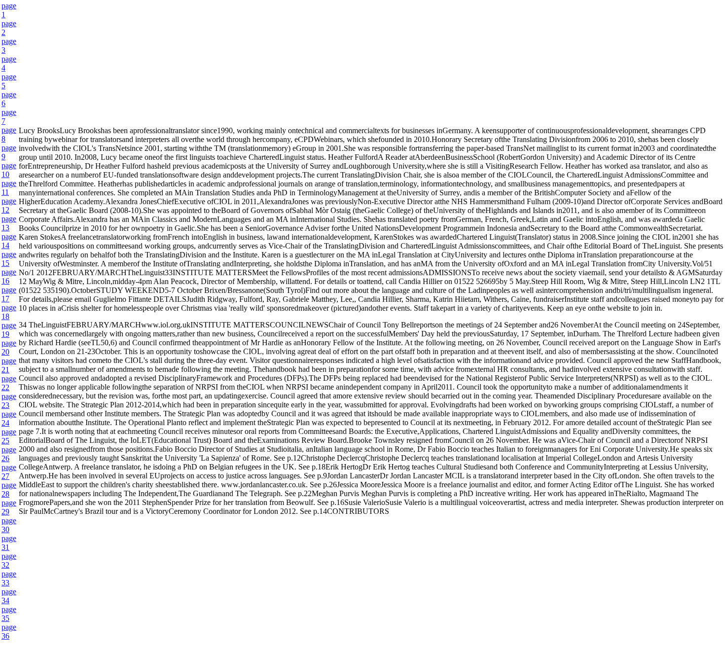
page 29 (8, 507)
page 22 (8, 383)
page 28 (8, 489)
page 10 (8, 170)
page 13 (8, 223)
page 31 (8, 542)
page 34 (8, 596)
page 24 (8, 418)
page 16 (8, 276)
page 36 (8, 631)
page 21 (8, 365)
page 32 (8, 560)
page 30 (8, 525)
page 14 (8, 241)
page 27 (8, 471)
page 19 (8, 329)
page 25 (8, 436)
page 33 (8, 578)
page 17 (8, 294)
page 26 (8, 454)
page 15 (8, 258)
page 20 (8, 347)
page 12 (8, 205)
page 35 (8, 613)
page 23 (8, 400)
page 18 (8, 312)
